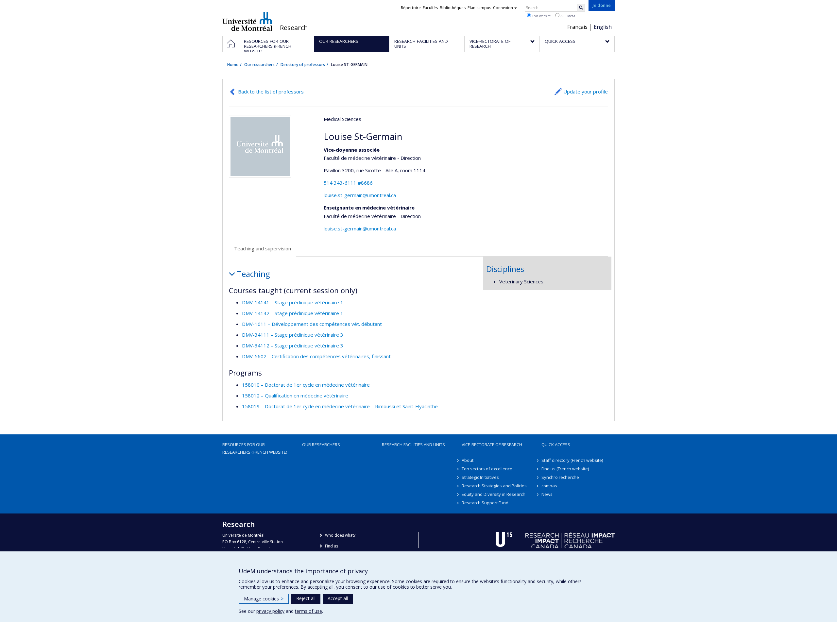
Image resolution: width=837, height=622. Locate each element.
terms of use (308, 611)
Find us (331, 546)
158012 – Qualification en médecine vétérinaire (295, 395)
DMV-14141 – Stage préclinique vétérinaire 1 (292, 302)
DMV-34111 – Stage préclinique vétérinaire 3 (292, 334)
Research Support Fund (485, 503)
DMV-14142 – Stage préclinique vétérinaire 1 (292, 313)
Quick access (555, 444)
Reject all (306, 598)
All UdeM (567, 15)
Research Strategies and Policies (494, 486)
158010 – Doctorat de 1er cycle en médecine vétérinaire (306, 384)
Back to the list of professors (271, 91)
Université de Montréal (247, 21)
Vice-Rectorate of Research (492, 444)
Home (232, 64)
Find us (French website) (565, 469)
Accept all (338, 598)
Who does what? (340, 535)
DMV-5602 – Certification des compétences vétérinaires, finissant (316, 356)
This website (541, 15)
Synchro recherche (560, 477)
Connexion (503, 7)
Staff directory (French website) (572, 460)
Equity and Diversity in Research (493, 494)
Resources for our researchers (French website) (254, 448)
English (603, 26)
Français (577, 26)
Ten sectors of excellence (487, 469)
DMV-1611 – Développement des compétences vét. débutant (312, 324)
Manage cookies (263, 599)
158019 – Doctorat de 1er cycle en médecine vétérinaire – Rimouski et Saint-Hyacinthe (340, 406)
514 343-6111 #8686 (348, 182)
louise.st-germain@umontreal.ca (360, 195)
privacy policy (270, 611)
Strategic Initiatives (480, 477)
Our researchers (259, 64)
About (467, 460)
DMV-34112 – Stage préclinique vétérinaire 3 (292, 345)
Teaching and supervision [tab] (262, 248)
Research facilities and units (413, 444)
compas (549, 486)
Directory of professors (303, 64)
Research (294, 28)
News (547, 494)
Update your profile (585, 91)
